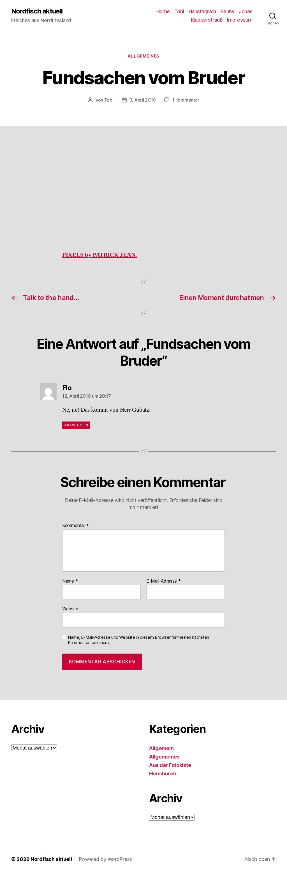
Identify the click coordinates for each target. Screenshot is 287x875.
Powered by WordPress (105, 859)
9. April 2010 (142, 100)
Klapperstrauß (207, 20)
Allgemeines (143, 56)
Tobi (179, 11)
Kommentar (75, 525)
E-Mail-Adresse (163, 581)
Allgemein (161, 748)
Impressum (240, 20)
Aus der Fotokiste (170, 765)
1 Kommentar (185, 100)
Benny (228, 11)
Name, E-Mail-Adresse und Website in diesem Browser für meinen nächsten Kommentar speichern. (138, 640)
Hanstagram (202, 11)
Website (70, 608)
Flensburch (162, 773)
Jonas (246, 11)
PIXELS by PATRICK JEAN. (99, 255)
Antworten (76, 425)
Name (70, 581)
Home (163, 11)
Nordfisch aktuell (37, 11)
